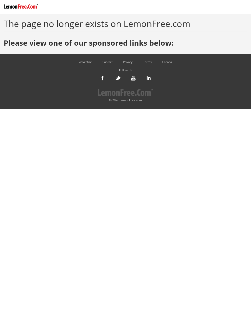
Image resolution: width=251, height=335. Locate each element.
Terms (147, 62)
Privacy (128, 62)
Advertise (85, 62)
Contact (107, 62)
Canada (167, 62)
